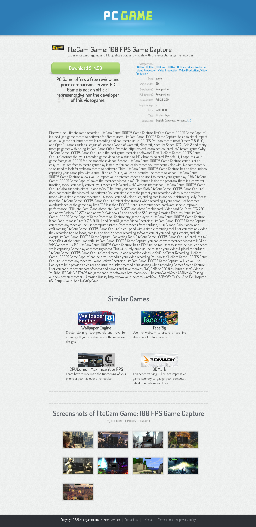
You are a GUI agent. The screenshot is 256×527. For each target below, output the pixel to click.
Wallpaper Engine (96, 327)
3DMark (159, 369)
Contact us (131, 519)
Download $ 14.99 (85, 68)
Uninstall (148, 519)
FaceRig (159, 327)
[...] (189, 120)
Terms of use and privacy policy (177, 519)
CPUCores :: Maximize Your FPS (96, 369)
